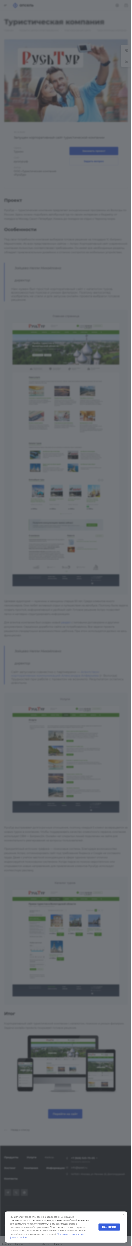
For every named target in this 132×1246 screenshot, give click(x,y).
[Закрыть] (124, 1214)
